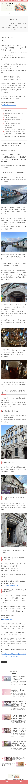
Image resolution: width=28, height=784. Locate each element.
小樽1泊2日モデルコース (9, 105)
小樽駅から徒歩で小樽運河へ (11, 117)
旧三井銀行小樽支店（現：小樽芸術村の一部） (15, 129)
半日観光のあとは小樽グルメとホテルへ (14, 131)
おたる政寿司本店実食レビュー (10, 585)
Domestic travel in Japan (18, 779)
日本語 (6, 779)
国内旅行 (4, 661)
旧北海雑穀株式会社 (9, 127)
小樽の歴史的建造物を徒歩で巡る (12, 123)
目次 (6, 110)
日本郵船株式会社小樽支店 (10, 125)
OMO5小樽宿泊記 (7, 619)
